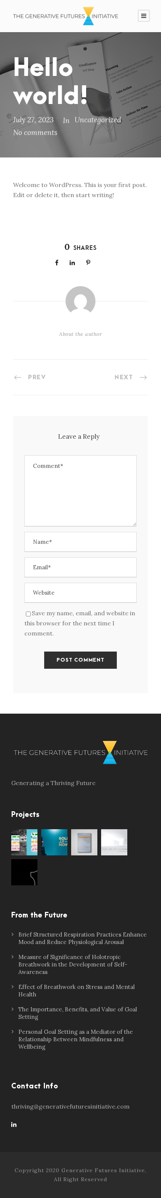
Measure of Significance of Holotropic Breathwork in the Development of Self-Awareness (72, 964)
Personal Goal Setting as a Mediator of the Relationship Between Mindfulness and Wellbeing (75, 1039)
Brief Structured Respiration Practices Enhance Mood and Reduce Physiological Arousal (82, 938)
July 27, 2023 (33, 119)
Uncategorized (98, 119)
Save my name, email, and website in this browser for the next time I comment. (79, 623)
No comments (35, 132)
